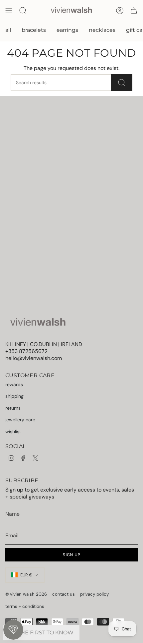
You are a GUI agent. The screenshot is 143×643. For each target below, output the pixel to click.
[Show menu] (8, 10)
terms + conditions (24, 606)
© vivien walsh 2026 (26, 594)
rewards (14, 384)
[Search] (121, 82)
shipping (14, 396)
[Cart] (134, 10)
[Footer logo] (37, 322)
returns (13, 408)
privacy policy (94, 594)
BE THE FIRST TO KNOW (41, 632)
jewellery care (20, 420)
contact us (63, 594)
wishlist (13, 432)
